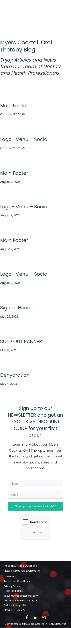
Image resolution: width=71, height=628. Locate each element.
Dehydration (15, 375)
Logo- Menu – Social (24, 139)
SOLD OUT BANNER (21, 341)
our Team (24, 66)
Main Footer (14, 105)
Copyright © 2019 (25, 623)
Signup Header (17, 307)
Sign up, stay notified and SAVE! (35, 506)
